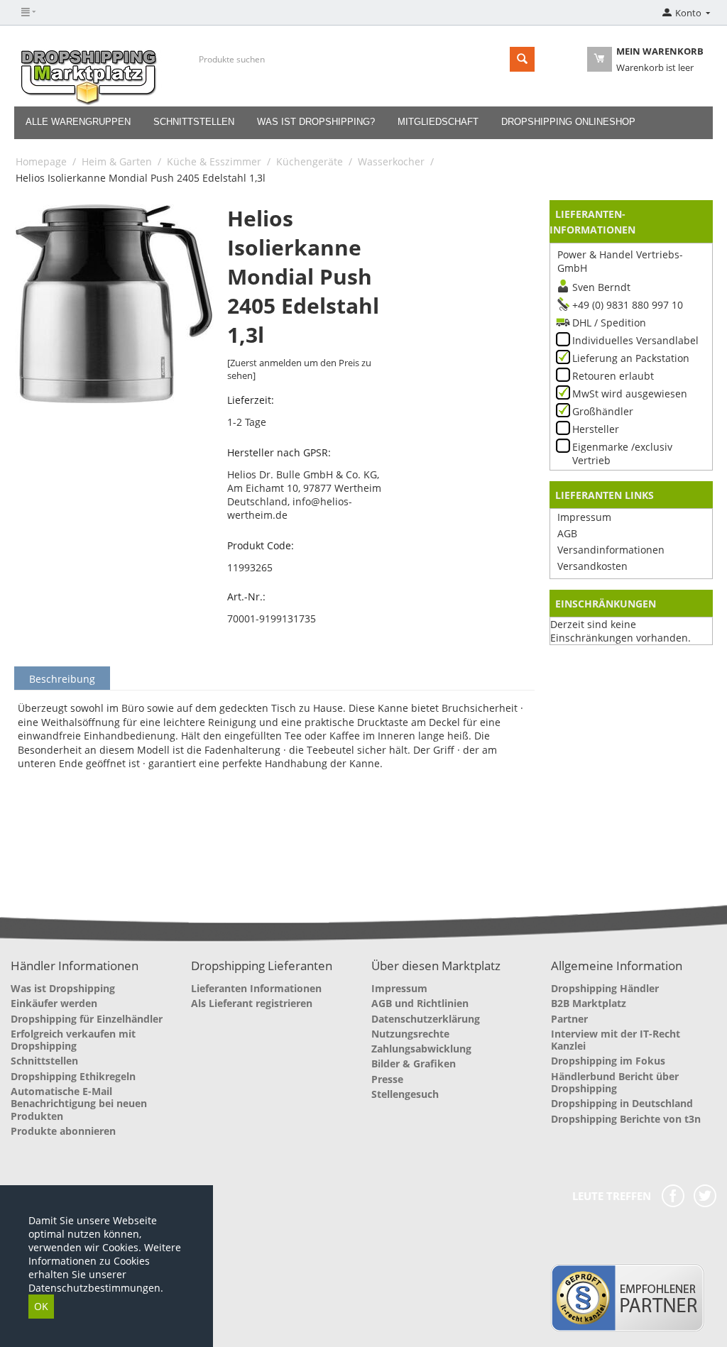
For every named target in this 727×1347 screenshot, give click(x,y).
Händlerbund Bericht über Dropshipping (615, 1082)
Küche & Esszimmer (214, 161)
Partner (569, 1019)
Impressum (584, 517)
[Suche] (522, 59)
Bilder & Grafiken (413, 1063)
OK (41, 1306)
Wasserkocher (391, 161)
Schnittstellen (193, 121)
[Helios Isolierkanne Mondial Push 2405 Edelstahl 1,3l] (114, 303)
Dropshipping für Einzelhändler (87, 1019)
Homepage (41, 161)
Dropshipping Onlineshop (568, 121)
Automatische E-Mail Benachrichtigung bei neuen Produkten (79, 1103)
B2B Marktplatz (588, 1003)
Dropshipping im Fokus (608, 1060)
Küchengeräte (309, 161)
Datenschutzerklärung (425, 1019)
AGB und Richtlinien (420, 1003)
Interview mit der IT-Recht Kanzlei (615, 1039)
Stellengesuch (405, 1094)
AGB (567, 533)
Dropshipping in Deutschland (622, 1103)
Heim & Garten (117, 161)
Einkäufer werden (54, 1003)
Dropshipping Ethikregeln (73, 1076)
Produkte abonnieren (63, 1131)
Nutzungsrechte (410, 1033)
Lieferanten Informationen (256, 988)
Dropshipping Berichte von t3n (626, 1119)
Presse (387, 1079)
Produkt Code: (260, 545)
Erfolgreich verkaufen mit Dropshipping (73, 1039)
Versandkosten (592, 566)
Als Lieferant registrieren (251, 1003)
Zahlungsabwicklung (421, 1048)
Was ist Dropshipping (63, 988)
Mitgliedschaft (438, 121)
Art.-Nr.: (246, 596)
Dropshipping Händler (605, 988)
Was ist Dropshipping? (316, 121)
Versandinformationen (611, 549)
